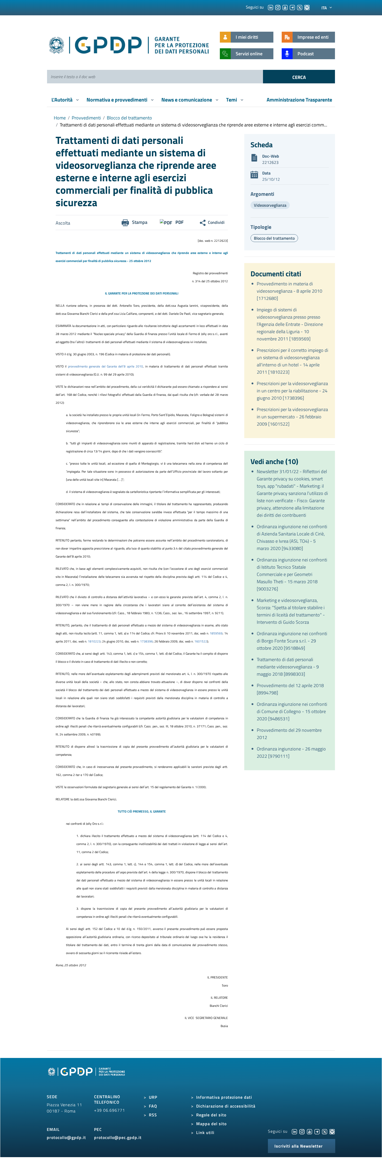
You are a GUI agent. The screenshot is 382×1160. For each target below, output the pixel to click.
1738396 (146, 641)
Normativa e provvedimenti (117, 100)
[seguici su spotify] (306, 7)
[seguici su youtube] (285, 7)
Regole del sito (211, 1115)
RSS (153, 1115)
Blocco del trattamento (129, 117)
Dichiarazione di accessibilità (225, 1106)
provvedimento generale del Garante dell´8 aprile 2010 (105, 366)
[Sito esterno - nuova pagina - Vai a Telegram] (317, 1131)
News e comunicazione (187, 100)
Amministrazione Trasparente (299, 100)
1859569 (216, 633)
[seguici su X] (299, 7)
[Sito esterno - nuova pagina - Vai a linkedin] (294, 1131)
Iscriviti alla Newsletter (298, 1146)
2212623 (270, 162)
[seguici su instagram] (277, 7)
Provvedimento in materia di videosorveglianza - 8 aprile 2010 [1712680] (289, 291)
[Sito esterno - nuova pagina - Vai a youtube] (309, 1131)
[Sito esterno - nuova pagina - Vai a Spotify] (332, 1131)
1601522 (200, 641)
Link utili (205, 1132)
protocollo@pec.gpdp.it (118, 1137)
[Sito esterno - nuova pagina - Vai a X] (324, 1131)
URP (153, 1097)
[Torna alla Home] (129, 44)
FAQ (153, 1106)
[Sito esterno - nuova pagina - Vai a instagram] (302, 1131)
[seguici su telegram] (292, 7)
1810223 (94, 641)
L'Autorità (62, 100)
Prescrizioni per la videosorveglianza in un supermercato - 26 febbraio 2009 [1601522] (292, 416)
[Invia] (299, 76)
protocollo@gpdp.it (66, 1137)
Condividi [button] (216, 222)
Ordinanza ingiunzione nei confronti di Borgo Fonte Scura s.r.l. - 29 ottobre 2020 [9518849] (292, 641)
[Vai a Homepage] (87, 1077)
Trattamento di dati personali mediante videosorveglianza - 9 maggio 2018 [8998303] (288, 667)
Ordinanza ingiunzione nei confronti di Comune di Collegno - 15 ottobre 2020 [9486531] (292, 711)
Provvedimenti (86, 117)
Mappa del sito (211, 1124)
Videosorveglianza (270, 205)
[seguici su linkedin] (270, 7)
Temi (232, 100)
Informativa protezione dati (224, 1097)
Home (60, 117)
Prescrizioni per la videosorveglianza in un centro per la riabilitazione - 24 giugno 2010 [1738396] (292, 390)
